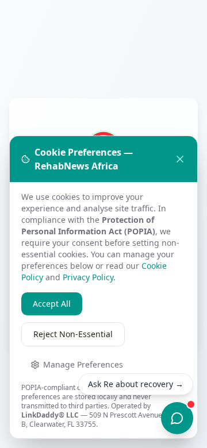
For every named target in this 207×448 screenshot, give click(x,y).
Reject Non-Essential (73, 334)
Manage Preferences (83, 364)
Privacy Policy (88, 277)
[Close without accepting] (180, 159)
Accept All (52, 303)
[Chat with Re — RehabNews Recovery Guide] (177, 418)
